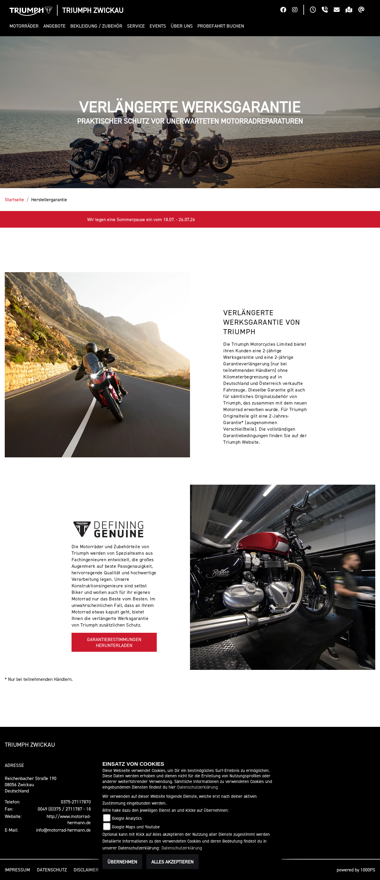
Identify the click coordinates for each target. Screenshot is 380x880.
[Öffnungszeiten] (316, 10)
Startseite (14, 199)
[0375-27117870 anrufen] (328, 10)
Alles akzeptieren (172, 862)
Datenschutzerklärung (197, 786)
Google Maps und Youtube (136, 826)
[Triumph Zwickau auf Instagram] (297, 10)
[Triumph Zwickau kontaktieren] (340, 10)
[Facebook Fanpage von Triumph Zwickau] (286, 10)
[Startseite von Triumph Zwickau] (31, 11)
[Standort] (352, 10)
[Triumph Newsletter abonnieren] (364, 10)
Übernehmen (122, 862)
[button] (25, 25)
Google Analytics (127, 818)
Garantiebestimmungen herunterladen (114, 642)
